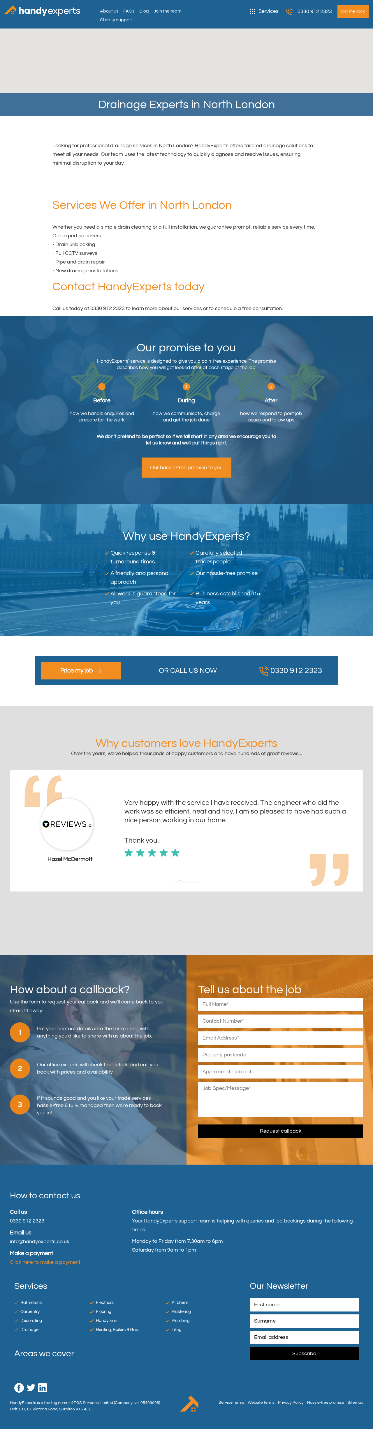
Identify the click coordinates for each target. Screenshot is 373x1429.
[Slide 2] (178, 882)
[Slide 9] (197, 882)
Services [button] (268, 11)
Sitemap (355, 1402)
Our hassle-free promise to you (186, 467)
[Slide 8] (194, 882)
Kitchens (180, 1302)
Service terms (231, 1402)
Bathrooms (31, 1302)
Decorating (31, 1320)
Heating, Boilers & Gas (117, 1329)
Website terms (261, 1402)
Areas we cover (44, 1353)
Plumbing (181, 1320)
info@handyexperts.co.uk (39, 1241)
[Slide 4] (185, 882)
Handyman (106, 1320)
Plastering (181, 1311)
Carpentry (30, 1311)
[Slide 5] (187, 882)
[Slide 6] (190, 882)
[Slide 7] (192, 882)
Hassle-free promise (325, 1402)
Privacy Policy (291, 1402)
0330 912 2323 (315, 11)
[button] (14, 830)
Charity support (116, 19)
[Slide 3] (182, 881)
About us (109, 11)
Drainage (29, 1329)
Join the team (168, 11)
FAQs (129, 11)
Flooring (103, 1311)
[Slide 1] (176, 882)
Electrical (105, 1302)
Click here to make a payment (45, 1262)
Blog (144, 11)
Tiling (177, 1329)
